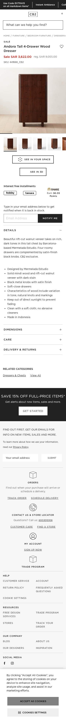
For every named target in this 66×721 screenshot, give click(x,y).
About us (43, 641)
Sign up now (33, 549)
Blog (6, 641)
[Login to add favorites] (61, 48)
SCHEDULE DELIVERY (44, 498)
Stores (8, 623)
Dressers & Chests (14, 375)
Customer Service (16, 581)
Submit (52, 458)
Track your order (44, 625)
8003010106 (46, 520)
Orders (33, 482)
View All (35, 375)
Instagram (12, 663)
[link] (10, 14)
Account (42, 581)
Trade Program (33, 566)
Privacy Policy (20, 447)
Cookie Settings (15, 598)
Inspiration (44, 648)
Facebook (4, 663)
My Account (33, 543)
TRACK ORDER (17, 498)
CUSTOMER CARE (21, 526)
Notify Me (50, 218)
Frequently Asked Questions (49, 589)
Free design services (11, 614)
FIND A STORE (46, 526)
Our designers (13, 648)
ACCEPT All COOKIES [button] (33, 701)
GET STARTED (33, 411)
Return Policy (13, 587)
